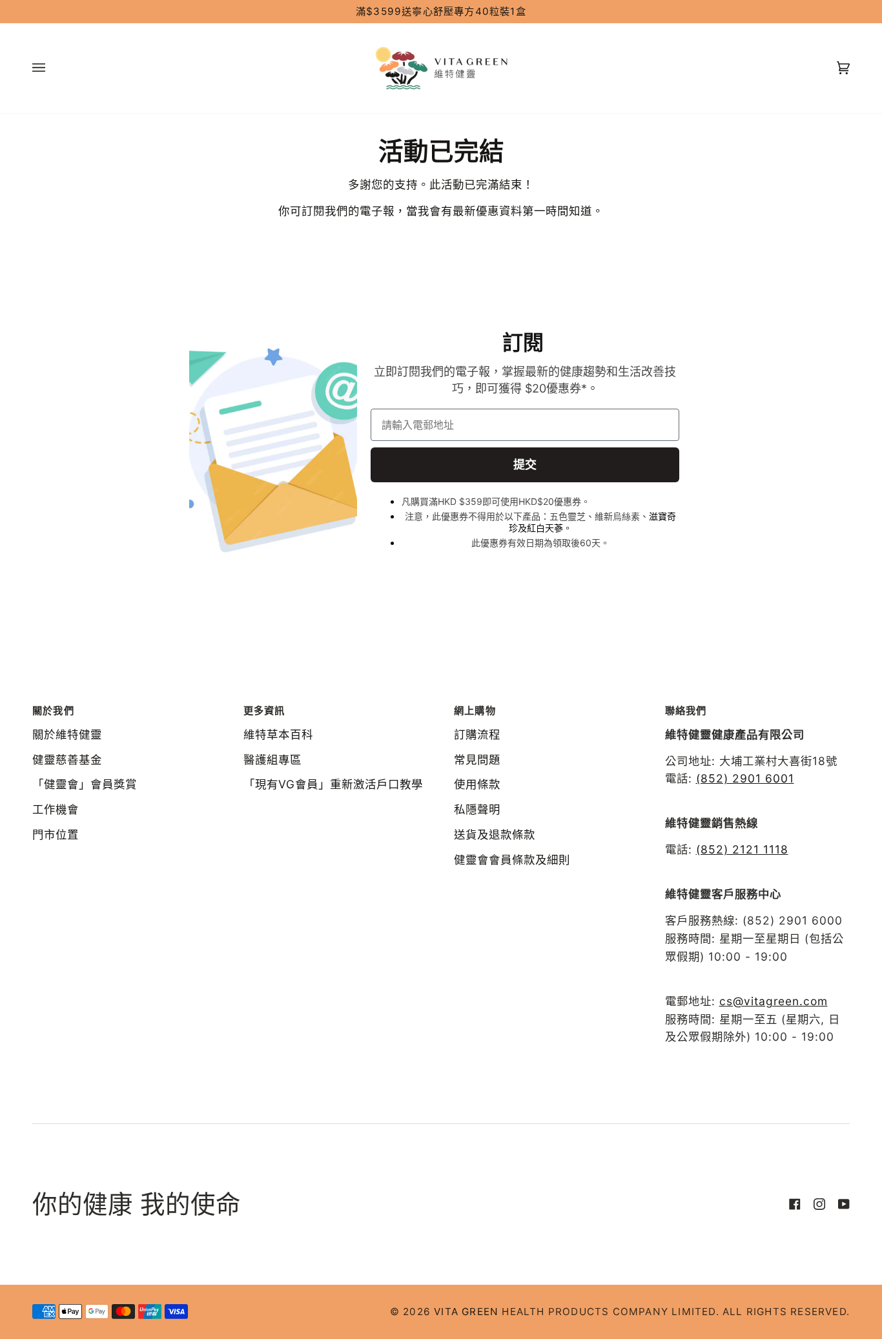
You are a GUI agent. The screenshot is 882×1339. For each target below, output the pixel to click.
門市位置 (55, 834)
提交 (525, 464)
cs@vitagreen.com (773, 1001)
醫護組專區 (272, 759)
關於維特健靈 (67, 734)
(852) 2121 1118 (742, 849)
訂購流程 (477, 734)
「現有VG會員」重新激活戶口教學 (333, 784)
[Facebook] (795, 1204)
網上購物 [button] (475, 710)
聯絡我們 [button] (686, 710)
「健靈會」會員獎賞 (84, 784)
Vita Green (466, 1311)
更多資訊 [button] (264, 710)
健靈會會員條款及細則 (512, 859)
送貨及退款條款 (494, 834)
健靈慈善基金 (67, 759)
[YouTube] (844, 1204)
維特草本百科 (278, 734)
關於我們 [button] (53, 710)
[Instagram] (819, 1204)
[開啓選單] (51, 68)
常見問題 (477, 759)
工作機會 (55, 809)
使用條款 (477, 784)
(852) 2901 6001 (745, 778)
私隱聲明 (477, 809)
